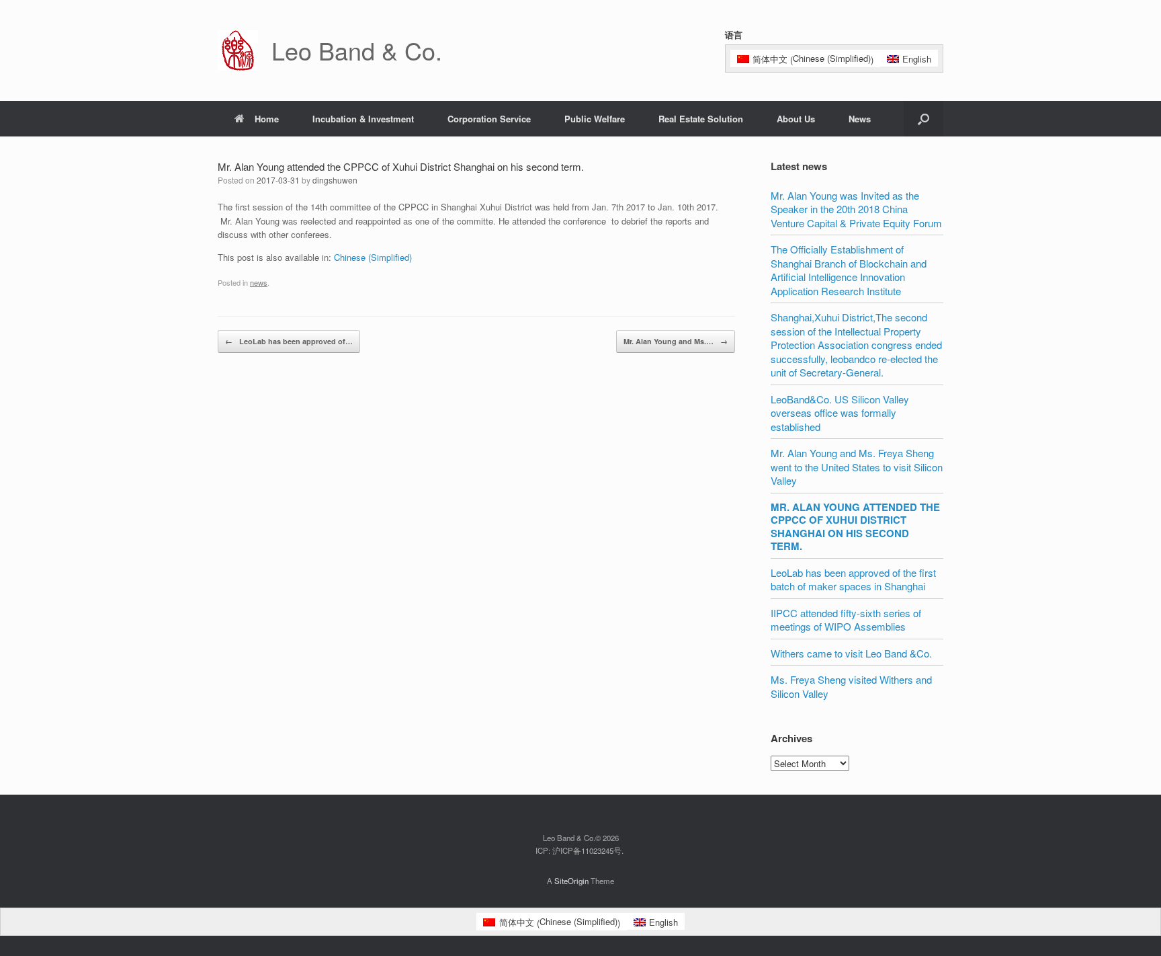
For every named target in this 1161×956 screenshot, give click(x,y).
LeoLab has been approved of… (289, 341)
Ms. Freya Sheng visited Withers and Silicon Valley (851, 686)
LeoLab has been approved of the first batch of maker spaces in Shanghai (853, 579)
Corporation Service (489, 118)
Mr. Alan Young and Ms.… (676, 341)
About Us (796, 118)
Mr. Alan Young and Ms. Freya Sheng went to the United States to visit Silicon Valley (857, 466)
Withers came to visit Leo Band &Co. (851, 653)
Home (267, 118)
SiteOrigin (571, 880)
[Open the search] (923, 118)
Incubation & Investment (363, 118)
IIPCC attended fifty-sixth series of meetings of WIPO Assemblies (846, 620)
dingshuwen (334, 180)
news (258, 282)
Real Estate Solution (700, 118)
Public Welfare (594, 118)
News (860, 118)
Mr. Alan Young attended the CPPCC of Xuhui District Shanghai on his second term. (855, 527)
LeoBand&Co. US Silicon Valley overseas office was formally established (840, 413)
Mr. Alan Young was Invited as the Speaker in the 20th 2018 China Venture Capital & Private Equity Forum (856, 209)
